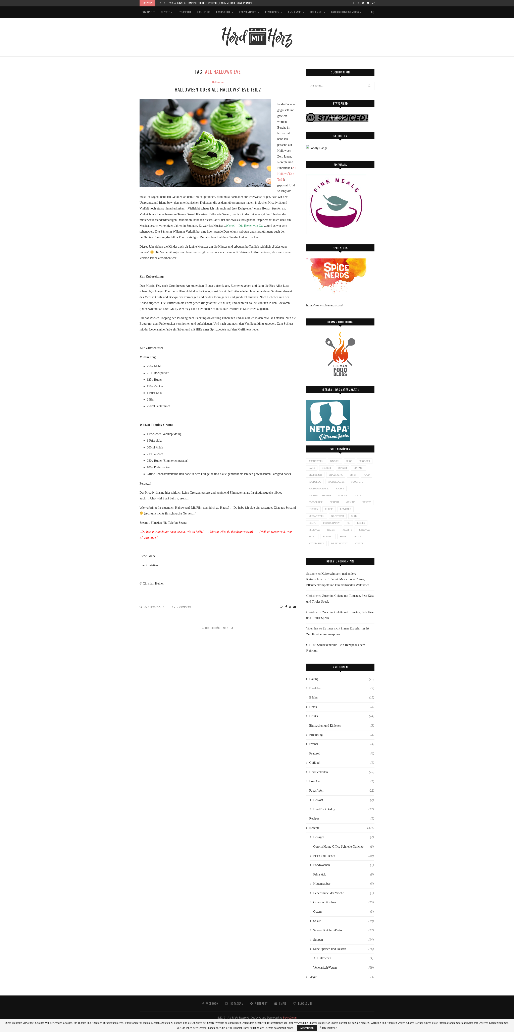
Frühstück (343, 874)
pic (348, 523)
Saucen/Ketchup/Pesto (343, 930)
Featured (341, 753)
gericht (334, 502)
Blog (349, 461)
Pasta (354, 516)
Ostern (343, 911)
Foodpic (343, 495)
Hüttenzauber (343, 883)
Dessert (326, 468)
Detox (341, 707)
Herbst (366, 502)
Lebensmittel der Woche (343, 893)
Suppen (343, 939)
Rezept (331, 530)
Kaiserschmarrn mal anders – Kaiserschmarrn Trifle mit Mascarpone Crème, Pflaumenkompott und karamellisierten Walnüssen (337, 579)
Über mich (316, 12)
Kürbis (329, 509)
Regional (314, 530)
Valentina (312, 628)
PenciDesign (290, 1017)
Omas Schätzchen (343, 902)
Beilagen (343, 837)
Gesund (350, 502)
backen (334, 461)
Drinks (341, 716)
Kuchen (313, 509)
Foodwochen (343, 865)
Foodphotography (320, 495)
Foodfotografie (319, 488)
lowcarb (345, 509)
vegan (357, 536)
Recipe (361, 523)
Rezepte (165, 12)
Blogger (364, 461)
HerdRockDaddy (343, 809)
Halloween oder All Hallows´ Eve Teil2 (218, 89)
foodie (340, 488)
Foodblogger (336, 482)
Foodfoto (357, 482)
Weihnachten (339, 543)
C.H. (309, 645)
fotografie (316, 502)
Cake (312, 468)
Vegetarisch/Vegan (343, 967)
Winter (359, 543)
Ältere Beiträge (328, 1028)
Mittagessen (316, 516)
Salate (343, 921)
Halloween (218, 81)
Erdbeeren (315, 475)
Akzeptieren (307, 1027)
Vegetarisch (316, 543)
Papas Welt (295, 12)
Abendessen (316, 461)
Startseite (149, 12)
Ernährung (203, 12)
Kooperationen (247, 12)
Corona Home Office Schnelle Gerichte (343, 846)
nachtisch (337, 516)
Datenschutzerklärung (345, 12)
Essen (353, 475)
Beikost (343, 800)
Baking (341, 679)
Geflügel (341, 762)
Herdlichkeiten (341, 772)
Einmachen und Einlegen (341, 725)
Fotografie (185, 12)
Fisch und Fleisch (343, 855)
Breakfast (341, 688)
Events (341, 744)
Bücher (341, 697)
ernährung (336, 475)
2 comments (184, 606)
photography (331, 523)
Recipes (341, 818)
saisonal (364, 530)
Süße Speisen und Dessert (343, 949)
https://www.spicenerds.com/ (324, 305)
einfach (358, 468)
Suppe (343, 536)
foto (358, 495)
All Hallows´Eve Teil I (286, 173)
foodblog (315, 482)
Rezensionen (272, 12)
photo (312, 523)
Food (367, 475)
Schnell (328, 536)
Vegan (341, 976)
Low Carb (341, 781)
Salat (312, 536)
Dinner (342, 468)
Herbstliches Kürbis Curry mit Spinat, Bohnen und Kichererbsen (208, 3)
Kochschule (223, 12)
